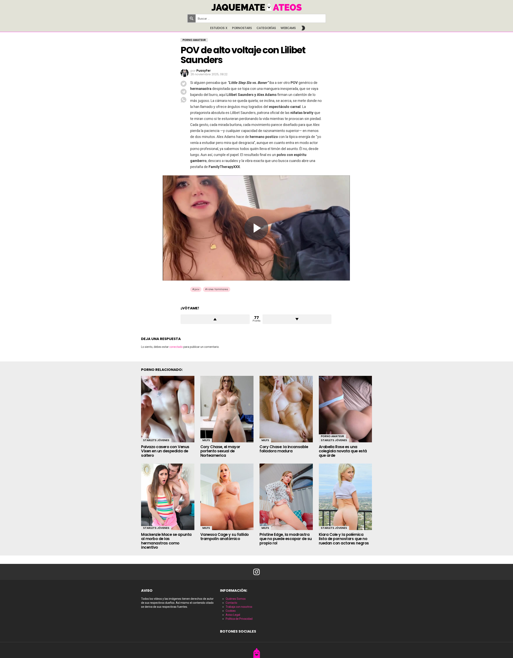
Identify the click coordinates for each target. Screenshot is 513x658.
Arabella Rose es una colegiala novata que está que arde (343, 451)
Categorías (266, 28)
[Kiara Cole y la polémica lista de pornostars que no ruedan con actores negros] (345, 497)
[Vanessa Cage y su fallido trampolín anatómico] (227, 497)
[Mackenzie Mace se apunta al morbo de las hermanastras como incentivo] (167, 497)
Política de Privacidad (239, 618)
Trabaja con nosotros (239, 606)
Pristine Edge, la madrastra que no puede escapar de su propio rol (286, 539)
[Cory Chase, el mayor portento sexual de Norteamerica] (227, 409)
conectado (176, 346)
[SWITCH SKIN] (303, 28)
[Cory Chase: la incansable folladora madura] (286, 409)
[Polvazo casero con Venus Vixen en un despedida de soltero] (167, 409)
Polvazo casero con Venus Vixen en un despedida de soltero (165, 451)
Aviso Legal (233, 614)
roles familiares (217, 289)
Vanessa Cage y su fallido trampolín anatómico (224, 536)
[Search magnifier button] (192, 18)
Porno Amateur (332, 436)
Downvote (297, 319)
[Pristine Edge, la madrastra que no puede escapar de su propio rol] (286, 497)
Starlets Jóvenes (156, 440)
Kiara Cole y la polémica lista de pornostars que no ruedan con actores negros (344, 539)
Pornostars (242, 28)
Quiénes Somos (236, 598)
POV (197, 289)
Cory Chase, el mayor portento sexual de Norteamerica (220, 451)
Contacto (231, 602)
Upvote (215, 319)
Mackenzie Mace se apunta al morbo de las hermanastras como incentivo (166, 541)
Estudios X (218, 28)
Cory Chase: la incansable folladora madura (284, 449)
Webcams (288, 28)
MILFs (206, 440)
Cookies (231, 610)
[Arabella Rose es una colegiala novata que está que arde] (345, 409)
